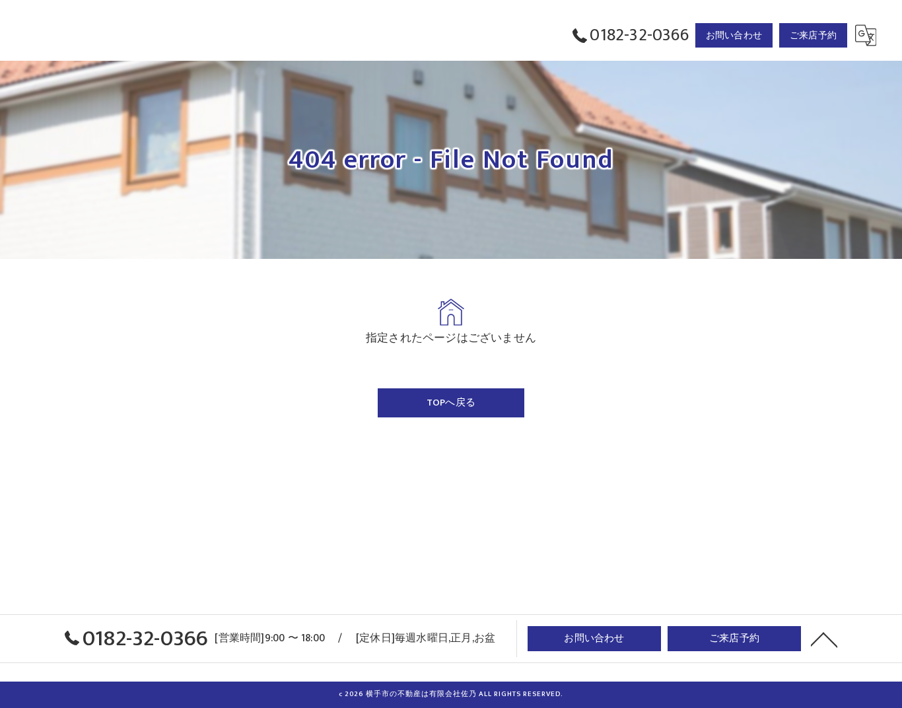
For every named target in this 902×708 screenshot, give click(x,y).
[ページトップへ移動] (824, 638)
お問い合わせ (734, 35)
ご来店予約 (813, 35)
